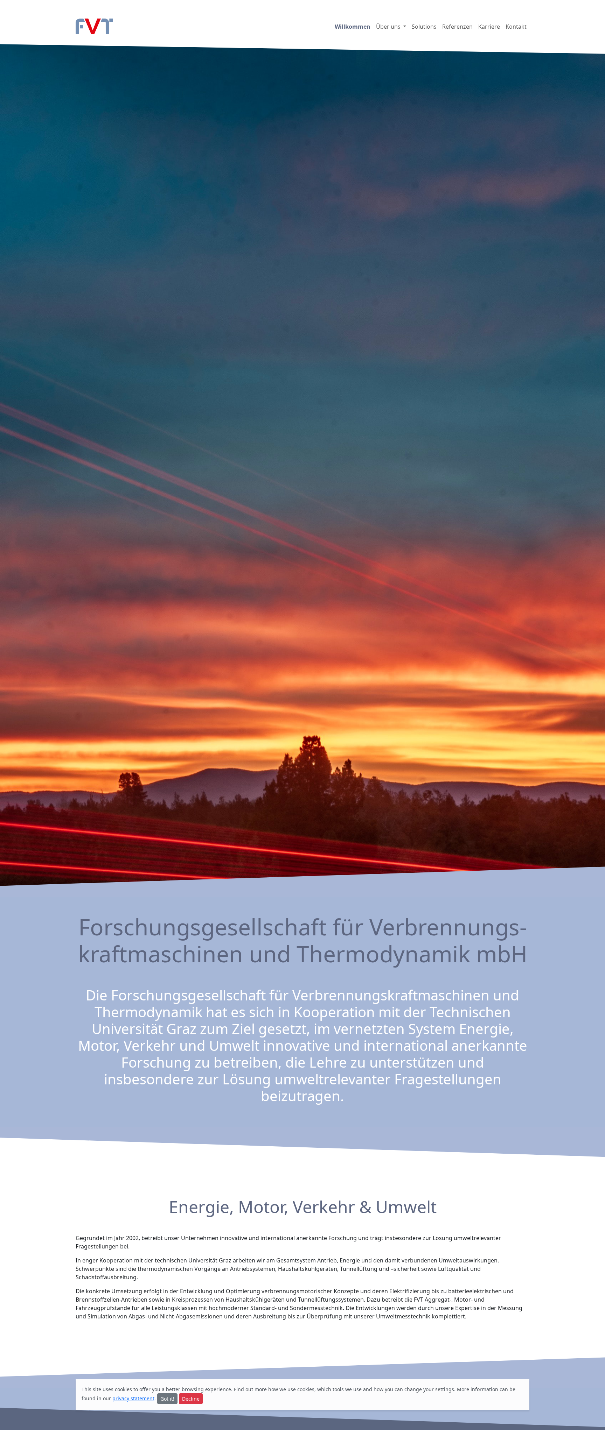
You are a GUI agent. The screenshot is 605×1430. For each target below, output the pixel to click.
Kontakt (516, 26)
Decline (191, 1398)
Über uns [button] (389, 26)
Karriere (489, 26)
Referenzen (457, 26)
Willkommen (352, 26)
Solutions (424, 26)
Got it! (167, 1398)
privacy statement (133, 1398)
